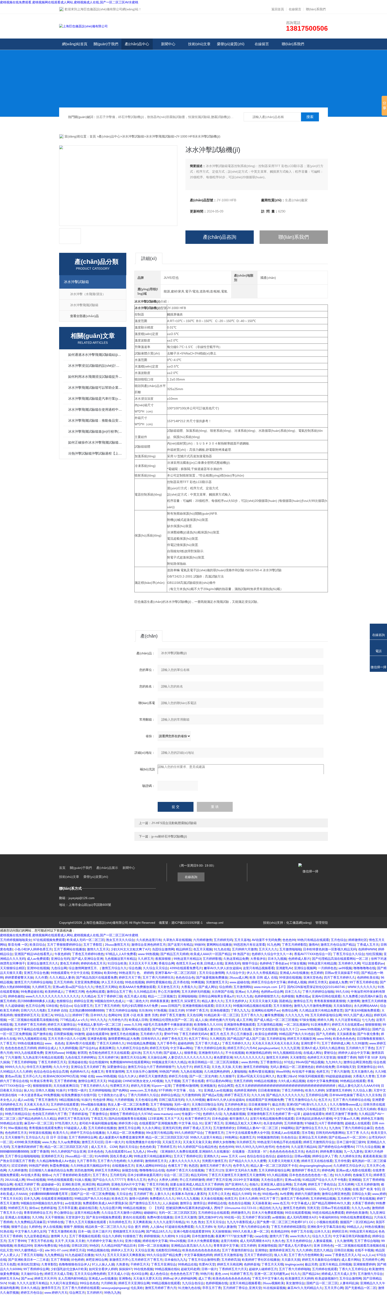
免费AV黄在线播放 (261, 1071)
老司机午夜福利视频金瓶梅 (98, 1123)
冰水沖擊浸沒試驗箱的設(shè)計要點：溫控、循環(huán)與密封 (95, 365)
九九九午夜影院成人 (241, 1222)
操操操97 (125, 1269)
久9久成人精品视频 (291, 1081)
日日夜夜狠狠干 (259, 1104)
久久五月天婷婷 (365, 1109)
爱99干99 (170, 1034)
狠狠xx (46, 1175)
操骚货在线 (130, 1170)
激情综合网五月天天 (92, 1081)
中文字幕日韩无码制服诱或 (351, 1236)
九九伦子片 (184, 1067)
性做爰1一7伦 (191, 1114)
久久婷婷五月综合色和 (132, 1048)
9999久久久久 (15, 1067)
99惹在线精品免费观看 (328, 1212)
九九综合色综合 (193, 1283)
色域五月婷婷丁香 (26, 1184)
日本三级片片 (101, 1231)
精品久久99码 (241, 1194)
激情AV (314, 944)
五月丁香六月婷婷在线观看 (80, 1288)
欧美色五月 (119, 1198)
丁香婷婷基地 (78, 1114)
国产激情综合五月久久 (311, 1128)
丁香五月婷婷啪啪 (23, 1062)
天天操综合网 (156, 1057)
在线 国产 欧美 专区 (366, 1189)
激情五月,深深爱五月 (185, 1001)
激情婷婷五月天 (156, 1161)
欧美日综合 (37, 944)
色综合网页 (225, 1085)
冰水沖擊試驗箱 (133, 136)
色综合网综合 (361, 1029)
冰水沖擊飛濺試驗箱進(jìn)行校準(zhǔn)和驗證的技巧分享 (95, 431)
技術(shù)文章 (199, 44)
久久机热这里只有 (148, 940)
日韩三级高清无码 (171, 1100)
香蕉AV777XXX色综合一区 (312, 954)
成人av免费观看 (38, 958)
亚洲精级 (354, 1179)
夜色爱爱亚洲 (223, 1057)
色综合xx (66, 1005)
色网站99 (114, 1015)
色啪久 (254, 1184)
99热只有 (206, 1274)
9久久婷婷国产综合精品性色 (197, 1147)
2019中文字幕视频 (246, 1179)
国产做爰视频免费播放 (212, 977)
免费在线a (303, 996)
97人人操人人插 (103, 1264)
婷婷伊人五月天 (122, 1250)
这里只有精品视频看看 (258, 968)
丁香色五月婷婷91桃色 (88, 954)
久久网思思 (217, 1038)
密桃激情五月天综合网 (128, 1231)
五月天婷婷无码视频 (195, 991)
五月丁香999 (17, 1241)
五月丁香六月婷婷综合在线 (351, 1100)
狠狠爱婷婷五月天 (26, 1015)
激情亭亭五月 (50, 1288)
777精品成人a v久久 (74, 1020)
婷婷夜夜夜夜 (159, 1001)
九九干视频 (172, 1081)
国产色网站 (120, 1090)
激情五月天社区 (92, 1142)
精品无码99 (199, 1175)
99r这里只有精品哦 (159, 1132)
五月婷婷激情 (293, 1123)
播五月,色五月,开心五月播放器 (231, 1034)
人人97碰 (328, 1029)
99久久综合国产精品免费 (164, 1255)
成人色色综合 (159, 1274)
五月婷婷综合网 (316, 1095)
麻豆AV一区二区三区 (38, 1123)
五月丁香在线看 (193, 1081)
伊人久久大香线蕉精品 (262, 973)
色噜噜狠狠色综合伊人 (74, 1264)
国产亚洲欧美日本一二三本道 (28, 1259)
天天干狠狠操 (54, 1217)
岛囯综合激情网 (163, 949)
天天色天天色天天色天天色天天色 (275, 1043)
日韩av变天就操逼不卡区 (342, 973)
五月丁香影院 (93, 944)
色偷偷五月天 (362, 1175)
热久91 (118, 1241)
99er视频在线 (17, 1128)
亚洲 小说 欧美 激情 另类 (140, 1015)
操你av (34, 1208)
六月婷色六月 (117, 1020)
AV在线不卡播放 (303, 1071)
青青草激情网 (114, 1071)
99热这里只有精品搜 (322, 963)
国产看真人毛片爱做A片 (295, 1245)
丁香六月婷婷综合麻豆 (357, 1128)
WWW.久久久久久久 (362, 987)
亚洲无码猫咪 (212, 1189)
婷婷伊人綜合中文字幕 (354, 1052)
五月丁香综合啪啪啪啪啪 (22, 1156)
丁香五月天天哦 (272, 1264)
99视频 (71, 1052)
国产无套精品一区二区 (360, 1288)
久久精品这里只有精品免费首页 (321, 1010)
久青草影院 (49, 1264)
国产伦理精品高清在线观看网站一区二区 (340, 958)
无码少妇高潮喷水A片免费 (140, 1005)
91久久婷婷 (343, 1175)
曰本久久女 (322, 1231)
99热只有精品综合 (17, 1114)
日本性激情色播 (203, 1236)
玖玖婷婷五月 (245, 1142)
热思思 (193, 1165)
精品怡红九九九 (270, 1208)
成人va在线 (25, 1100)
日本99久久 (98, 1015)
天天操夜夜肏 (346, 1034)
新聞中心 (168, 44)
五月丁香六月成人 (207, 1043)
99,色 (256, 1194)
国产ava (26, 1278)
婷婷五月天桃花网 (229, 1264)
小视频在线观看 (327, 1222)
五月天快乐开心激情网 (141, 1071)
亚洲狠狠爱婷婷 (364, 1264)
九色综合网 (59, 968)
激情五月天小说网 (203, 1109)
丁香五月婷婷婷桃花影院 (288, 1226)
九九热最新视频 (234, 1114)
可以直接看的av (373, 963)
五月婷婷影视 (212, 958)
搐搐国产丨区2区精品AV (357, 1222)
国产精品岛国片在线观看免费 (96, 977)
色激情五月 (247, 1137)
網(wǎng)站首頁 (74, 44)
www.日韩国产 (171, 1005)
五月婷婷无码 (223, 940)
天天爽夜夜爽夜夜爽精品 (138, 1109)
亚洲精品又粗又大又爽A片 (243, 1123)
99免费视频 (51, 1095)
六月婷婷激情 (202, 940)
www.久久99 (132, 1024)
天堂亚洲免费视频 (86, 982)
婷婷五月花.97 (264, 1109)
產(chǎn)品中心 (137, 44)
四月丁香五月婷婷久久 (339, 977)
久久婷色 (253, 991)
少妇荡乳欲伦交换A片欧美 (69, 1269)
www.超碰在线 (239, 982)
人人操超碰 (170, 1203)
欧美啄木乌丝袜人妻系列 (189, 1194)
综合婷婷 (225, 987)
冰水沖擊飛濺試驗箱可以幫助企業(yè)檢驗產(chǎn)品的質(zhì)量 (95, 387)
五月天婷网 (346, 1184)
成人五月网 (244, 1020)
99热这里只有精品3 (187, 958)
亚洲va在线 (293, 1179)
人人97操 (343, 1029)
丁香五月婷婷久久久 (236, 1043)
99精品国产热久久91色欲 (296, 1034)
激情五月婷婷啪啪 (255, 1067)
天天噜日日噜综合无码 (207, 1104)
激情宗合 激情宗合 (193, 1203)
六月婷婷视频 (123, 1100)
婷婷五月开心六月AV (241, 1048)
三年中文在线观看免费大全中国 (247, 1132)
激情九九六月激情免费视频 (312, 1005)
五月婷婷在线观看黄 (65, 1104)
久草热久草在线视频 (177, 940)
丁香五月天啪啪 (32, 1255)
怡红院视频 (374, 954)
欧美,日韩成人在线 (210, 963)
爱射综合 (330, 1052)
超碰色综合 (284, 1156)
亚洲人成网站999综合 (151, 1165)
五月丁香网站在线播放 (69, 949)
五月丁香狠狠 (60, 1259)
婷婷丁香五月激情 (172, 1015)
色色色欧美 (147, 1147)
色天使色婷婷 (272, 1123)
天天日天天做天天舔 (263, 1001)
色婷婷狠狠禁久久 (267, 996)
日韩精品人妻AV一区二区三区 (258, 1128)
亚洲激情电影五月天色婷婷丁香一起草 (274, 1114)
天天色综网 (194, 1015)
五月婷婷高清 (230, 1259)
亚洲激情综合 (366, 1067)
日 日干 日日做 (56, 1137)
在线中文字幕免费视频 (322, 1081)
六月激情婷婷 (190, 1095)
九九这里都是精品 (36, 1236)
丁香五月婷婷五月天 (52, 1062)
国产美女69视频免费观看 (362, 1010)
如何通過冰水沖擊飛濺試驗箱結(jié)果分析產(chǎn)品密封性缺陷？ (95, 355)
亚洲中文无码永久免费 (241, 1170)
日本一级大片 (114, 1142)
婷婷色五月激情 (372, 1118)
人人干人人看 (88, 1109)
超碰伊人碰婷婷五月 (263, 1269)
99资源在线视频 (290, 977)
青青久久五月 (136, 1179)
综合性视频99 (98, 1062)
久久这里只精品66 (303, 1147)
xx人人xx (368, 1255)
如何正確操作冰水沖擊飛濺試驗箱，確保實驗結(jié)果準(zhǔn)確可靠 (95, 442)
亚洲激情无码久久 (211, 1052)
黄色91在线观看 (134, 1217)
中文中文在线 (79, 973)
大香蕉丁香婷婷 (363, 1203)
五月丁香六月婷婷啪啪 (294, 1269)
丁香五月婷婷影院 (294, 944)
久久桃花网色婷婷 (216, 1071)
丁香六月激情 (340, 1071)
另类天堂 (313, 1208)
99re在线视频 (35, 1179)
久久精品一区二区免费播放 (125, 1132)
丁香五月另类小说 (339, 1109)
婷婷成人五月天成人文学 (338, 1274)
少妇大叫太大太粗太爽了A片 (130, 949)
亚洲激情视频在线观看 (198, 1005)
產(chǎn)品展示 (107, 868)
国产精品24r (311, 1274)
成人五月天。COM (104, 1147)
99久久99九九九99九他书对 (254, 1147)
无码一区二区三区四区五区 (177, 1212)
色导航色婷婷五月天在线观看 (109, 1052)
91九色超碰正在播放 (79, 1255)
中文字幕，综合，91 (187, 1090)
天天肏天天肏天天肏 (197, 1142)
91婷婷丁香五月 (241, 1274)
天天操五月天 (171, 1142)
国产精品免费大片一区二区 (171, 1029)
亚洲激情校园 (267, 1245)
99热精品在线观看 (353, 1081)
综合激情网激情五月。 (84, 968)
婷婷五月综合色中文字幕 (268, 982)
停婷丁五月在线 (302, 1231)
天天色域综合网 (146, 1100)
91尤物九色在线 (189, 1288)
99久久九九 (98, 1020)
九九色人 (139, 1151)
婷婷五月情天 (317, 982)
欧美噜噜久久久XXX (208, 1024)
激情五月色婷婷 (294, 1208)
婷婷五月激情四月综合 (319, 1142)
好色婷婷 (77, 1259)
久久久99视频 (195, 1100)
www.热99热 (249, 1062)
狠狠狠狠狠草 (42, 1085)
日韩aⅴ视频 (302, 1156)
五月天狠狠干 (14, 1137)
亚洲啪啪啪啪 (187, 996)
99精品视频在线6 (167, 1269)
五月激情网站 (242, 987)
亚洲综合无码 (60, 958)
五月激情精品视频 (269, 1024)
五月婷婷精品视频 (322, 1198)
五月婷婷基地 (276, 1038)
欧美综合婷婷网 (266, 1034)
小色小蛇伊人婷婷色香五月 (33, 949)
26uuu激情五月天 (117, 944)
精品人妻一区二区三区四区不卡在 (273, 1165)
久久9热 (37, 1217)
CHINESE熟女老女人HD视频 (143, 1081)
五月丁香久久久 (252, 1015)
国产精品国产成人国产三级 (246, 1038)
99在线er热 (270, 1194)
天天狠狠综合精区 (12, 968)
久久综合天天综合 (155, 968)
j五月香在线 (181, 982)
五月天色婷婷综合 (298, 1241)
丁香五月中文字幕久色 (267, 1278)
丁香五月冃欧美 (157, 1184)
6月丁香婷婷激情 (331, 1123)
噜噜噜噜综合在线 (151, 1170)
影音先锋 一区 (18, 944)
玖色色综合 (289, 1137)
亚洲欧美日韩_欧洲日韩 (78, 1184)
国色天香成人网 (121, 1156)
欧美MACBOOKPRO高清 (60, 1076)
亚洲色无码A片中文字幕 (127, 1184)
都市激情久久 (238, 1118)
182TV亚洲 (128, 1189)
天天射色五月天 (168, 987)
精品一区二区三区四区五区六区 (66, 1147)
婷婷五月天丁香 (130, 977)
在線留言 (295, 9)
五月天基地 (242, 940)
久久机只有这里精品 (64, 1283)
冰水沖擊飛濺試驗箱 (160, 136)
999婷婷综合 (71, 1029)
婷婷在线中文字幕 (155, 1241)
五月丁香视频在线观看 (84, 1236)
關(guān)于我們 (106, 44)
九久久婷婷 (304, 1250)
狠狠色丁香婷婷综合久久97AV (131, 1114)
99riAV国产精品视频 (310, 1062)
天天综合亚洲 (144, 1250)
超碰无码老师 (190, 1269)
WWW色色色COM (236, 1189)
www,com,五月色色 (143, 1090)
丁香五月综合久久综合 (348, 954)
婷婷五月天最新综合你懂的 (321, 1259)
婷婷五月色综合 (32, 1292)
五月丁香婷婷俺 (65, 1081)
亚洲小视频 (133, 1241)
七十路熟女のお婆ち (112, 1095)
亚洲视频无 (208, 1085)
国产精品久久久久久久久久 (285, 1095)
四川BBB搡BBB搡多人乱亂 (36, 1001)
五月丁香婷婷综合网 (83, 1137)
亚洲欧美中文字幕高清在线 (326, 1226)
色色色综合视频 (239, 1203)
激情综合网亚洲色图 (357, 1062)
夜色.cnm (221, 1274)
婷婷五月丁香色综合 (322, 1184)
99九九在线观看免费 (28, 1052)
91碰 (11, 1283)
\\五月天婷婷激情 (367, 1184)
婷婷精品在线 (217, 1203)
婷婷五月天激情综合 (61, 1024)
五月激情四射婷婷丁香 (27, 1147)
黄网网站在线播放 (219, 944)
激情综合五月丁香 (119, 991)
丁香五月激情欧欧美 (62, 1231)
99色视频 (53, 1029)
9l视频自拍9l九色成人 (110, 1001)
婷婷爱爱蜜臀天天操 (19, 977)
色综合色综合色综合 (261, 1156)
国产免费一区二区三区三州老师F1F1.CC (285, 1222)
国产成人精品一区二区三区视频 (276, 1020)
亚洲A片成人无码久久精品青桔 (322, 1048)
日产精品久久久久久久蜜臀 (247, 1161)
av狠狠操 (278, 1217)
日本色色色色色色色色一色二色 (311, 1175)
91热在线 (6, 1231)
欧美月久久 (61, 1132)
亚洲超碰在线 (77, 1062)
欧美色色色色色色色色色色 (201, 1250)
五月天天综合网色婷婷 (90, 1274)
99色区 (94, 1245)
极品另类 (278, 1104)
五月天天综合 (215, 1222)
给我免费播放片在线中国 (78, 1095)
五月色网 (300, 1184)
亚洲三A (47, 1015)
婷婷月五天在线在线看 (317, 1161)
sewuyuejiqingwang (115, 1288)
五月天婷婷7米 (108, 1057)
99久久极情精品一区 (28, 1250)
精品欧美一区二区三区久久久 (105, 1226)
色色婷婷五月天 (16, 1132)
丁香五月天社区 (11, 1198)
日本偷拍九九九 (175, 1259)
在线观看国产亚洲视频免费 (264, 1100)
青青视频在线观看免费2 (45, 1128)
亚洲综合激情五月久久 (42, 963)
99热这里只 (127, 973)
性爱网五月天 (119, 1085)
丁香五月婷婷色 (292, 1090)
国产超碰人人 (172, 1052)
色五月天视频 (202, 949)
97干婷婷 (165, 1090)
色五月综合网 (35, 1005)
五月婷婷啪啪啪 (100, 1090)
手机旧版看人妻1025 (206, 1029)
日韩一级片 (209, 1269)
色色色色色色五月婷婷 (20, 1048)
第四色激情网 (83, 1170)
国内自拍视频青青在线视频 (127, 1118)
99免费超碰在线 (32, 991)
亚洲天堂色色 (312, 977)
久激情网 (353, 1001)
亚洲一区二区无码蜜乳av (271, 1274)
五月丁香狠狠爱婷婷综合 (64, 944)
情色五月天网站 (106, 987)
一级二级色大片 (137, 1001)
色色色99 (288, 940)
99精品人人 (355, 1226)
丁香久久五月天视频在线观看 (86, 1222)
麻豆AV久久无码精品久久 (304, 1288)
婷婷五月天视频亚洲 (301, 1038)
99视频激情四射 (268, 1137)
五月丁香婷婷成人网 (335, 1043)
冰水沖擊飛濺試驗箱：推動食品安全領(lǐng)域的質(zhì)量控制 (95, 420)
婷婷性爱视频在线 (158, 982)
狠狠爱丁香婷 (346, 1057)
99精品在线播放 (265, 1081)
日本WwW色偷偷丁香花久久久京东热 (355, 1095)
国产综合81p (88, 1048)
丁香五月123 (215, 1170)
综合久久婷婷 (111, 1236)
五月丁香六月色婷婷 (111, 1161)
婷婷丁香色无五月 (174, 1038)
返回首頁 (277, 9)
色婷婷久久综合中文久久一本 (272, 954)
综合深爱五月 (83, 1005)
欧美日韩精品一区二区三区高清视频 (213, 1062)
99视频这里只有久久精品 (169, 1062)
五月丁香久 (100, 1175)
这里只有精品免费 (86, 1212)
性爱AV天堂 (207, 1264)
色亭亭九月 (241, 1165)
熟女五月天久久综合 (120, 940)
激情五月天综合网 (133, 1057)
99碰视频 (144, 1189)
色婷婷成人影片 (299, 958)
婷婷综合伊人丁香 (324, 1156)
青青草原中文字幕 (226, 1245)
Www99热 (283, 1071)
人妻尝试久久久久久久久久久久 (190, 1057)
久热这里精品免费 (235, 958)
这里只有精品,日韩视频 (335, 1264)
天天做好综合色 (32, 1274)
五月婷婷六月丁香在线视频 (356, 1198)
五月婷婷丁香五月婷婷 (30, 1024)
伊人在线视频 (52, 1226)
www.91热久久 (300, 1236)
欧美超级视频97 (326, 1278)
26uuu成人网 (238, 977)
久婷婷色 (35, 1226)
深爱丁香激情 (39, 1151)
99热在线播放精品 (30, 1043)
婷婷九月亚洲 (140, 1085)
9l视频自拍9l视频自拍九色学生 (42, 1203)
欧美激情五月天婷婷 (299, 1278)
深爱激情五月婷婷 (338, 1090)
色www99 (273, 1189)
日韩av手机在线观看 (335, 1208)
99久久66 (342, 991)
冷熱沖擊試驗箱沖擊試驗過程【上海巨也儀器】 (95, 453)
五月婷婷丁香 (143, 1194)
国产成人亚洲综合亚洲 (87, 958)
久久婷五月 (145, 958)
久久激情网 (345, 1241)
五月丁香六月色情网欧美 (305, 1255)
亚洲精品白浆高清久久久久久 (191, 1245)
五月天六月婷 (152, 1052)
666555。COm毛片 (319, 1189)
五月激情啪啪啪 (290, 949)
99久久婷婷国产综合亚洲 (68, 1151)
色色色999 (226, 1147)
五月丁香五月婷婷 (107, 1005)
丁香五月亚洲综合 (163, 1264)
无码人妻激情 (226, 1226)
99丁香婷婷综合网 (36, 1269)
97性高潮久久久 (66, 1123)
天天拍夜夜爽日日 (65, 1085)
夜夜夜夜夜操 (372, 1156)
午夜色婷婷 (62, 954)
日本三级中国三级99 (350, 1142)
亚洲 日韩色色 (323, 1245)
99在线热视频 (143, 1269)
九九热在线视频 (191, 1071)
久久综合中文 (235, 973)
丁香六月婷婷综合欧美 (210, 1048)
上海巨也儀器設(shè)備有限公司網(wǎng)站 (107, 9)
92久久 (100, 1255)
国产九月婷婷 (325, 1034)
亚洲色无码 (232, 963)
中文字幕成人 (300, 1203)
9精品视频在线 (69, 1100)
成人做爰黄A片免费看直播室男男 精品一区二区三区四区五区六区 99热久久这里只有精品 (161, 1137)
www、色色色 (54, 1043)
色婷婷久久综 (212, 1114)
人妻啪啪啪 (239, 1071)
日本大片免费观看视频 (267, 1212)
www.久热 (49, 1142)
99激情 (79, 1034)
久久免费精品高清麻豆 (30, 1222)
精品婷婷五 (183, 949)
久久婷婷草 (135, 1161)
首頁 (93, 136)
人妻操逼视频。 (324, 1241)
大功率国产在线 (222, 991)
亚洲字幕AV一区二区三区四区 (176, 973)
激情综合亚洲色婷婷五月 (148, 944)
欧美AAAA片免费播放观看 (137, 987)
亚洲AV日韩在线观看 (326, 996)
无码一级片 (182, 1104)
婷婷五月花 (202, 1067)
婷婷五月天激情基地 (228, 1255)
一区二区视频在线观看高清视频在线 (33, 1020)
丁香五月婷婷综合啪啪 (121, 1010)
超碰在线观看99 (97, 1034)
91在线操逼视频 (274, 1288)
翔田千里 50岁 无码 (371, 1057)
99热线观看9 (60, 973)
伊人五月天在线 (112, 982)
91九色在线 (222, 949)
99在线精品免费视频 (141, 1043)
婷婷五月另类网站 (107, 1170)
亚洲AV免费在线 (45, 1245)
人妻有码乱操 (349, 1283)
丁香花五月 (99, 1118)
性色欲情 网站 (103, 1100)
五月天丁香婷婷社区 (188, 1156)
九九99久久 (333, 1062)
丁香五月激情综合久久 (300, 1100)
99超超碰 (114, 1081)
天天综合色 (124, 1194)
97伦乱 (289, 1062)
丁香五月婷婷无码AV (193, 1034)
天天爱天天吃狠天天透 (283, 1161)
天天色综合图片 (272, 1179)
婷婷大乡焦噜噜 (224, 1142)
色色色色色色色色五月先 (286, 1151)
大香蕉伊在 (258, 958)
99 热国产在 (241, 954)
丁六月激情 (13, 1057)
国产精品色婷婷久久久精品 (37, 1118)
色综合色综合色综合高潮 (51, 1071)
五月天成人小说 (118, 1274)
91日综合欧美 (117, 963)
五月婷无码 (118, 1175)
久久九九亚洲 (290, 1048)
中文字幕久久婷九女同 (30, 1231)
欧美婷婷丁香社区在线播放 (261, 1259)
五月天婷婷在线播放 (102, 1128)
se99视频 (345, 968)
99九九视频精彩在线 (31, 1038)
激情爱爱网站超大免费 (123, 1038)
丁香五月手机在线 (40, 1241)
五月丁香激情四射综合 (237, 1250)
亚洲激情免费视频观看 (239, 1024)
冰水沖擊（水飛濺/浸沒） (87, 294)
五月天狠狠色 (282, 1005)
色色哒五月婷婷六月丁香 (49, 1114)
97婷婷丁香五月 (197, 1010)
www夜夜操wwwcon (43, 1109)
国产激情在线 (42, 1034)
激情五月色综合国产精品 (337, 944)
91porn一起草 (161, 1085)
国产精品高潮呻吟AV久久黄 (331, 1203)
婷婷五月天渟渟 (45, 1278)
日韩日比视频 (343, 1250)
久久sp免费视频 (69, 1142)
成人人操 (201, 1020)
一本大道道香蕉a (30, 1095)
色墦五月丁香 (177, 1165)
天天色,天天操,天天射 (226, 1067)
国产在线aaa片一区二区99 (348, 1137)
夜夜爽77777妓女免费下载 (234, 1236)
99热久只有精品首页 (310, 1109)
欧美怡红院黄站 (28, 1264)
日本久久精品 (30, 1288)
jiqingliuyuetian (268, 1048)
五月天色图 (8, 1264)
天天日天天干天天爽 (143, 963)
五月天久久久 (268, 949)
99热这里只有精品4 (363, 1231)
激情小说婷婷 (138, 1198)
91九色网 (273, 944)
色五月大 (324, 1100)
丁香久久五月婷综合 (353, 1269)
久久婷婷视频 (68, 1048)
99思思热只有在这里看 (249, 944)
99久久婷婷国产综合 (188, 1132)
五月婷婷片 (94, 1292)
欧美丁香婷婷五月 (197, 1118)
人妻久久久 (162, 1194)
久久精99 (167, 1236)
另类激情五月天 (217, 982)
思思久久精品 (323, 1250)
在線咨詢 (191, 877)
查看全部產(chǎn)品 (84, 316)
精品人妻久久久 (213, 1001)
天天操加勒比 (342, 1005)
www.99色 (324, 1038)
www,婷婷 (379, 1194)
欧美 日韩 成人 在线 (263, 977)
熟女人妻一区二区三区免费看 (128, 1104)
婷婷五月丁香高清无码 (73, 1118)
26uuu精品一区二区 (79, 1156)
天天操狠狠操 (221, 1231)
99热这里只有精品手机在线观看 (279, 1142)
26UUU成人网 (15, 1179)
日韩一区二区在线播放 (153, 1245)
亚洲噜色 (125, 1278)
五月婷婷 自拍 (57, 1010)
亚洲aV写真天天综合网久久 (256, 1076)
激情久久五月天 (98, 949)
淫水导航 (307, 1132)
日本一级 (84, 1231)
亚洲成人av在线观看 (285, 1132)
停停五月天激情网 (39, 1067)
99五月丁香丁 (269, 1198)
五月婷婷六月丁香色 (360, 1048)
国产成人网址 (207, 987)
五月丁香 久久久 (357, 1132)
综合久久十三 (288, 1029)
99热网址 (231, 1137)
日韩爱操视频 (63, 1034)
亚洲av (240, 991)
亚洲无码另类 (171, 1128)
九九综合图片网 (110, 1208)
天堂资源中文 (74, 1217)
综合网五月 (77, 1292)
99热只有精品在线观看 (313, 940)
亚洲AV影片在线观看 (80, 1043)
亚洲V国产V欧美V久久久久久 (307, 1104)
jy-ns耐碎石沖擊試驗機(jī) (169, 836)
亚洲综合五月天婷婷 (313, 1137)
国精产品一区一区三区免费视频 (92, 1194)
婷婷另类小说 (127, 1123)
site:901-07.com (56, 1250)
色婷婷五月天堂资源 (321, 1057)
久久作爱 (41, 977)
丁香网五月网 (74, 991)
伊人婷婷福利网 (185, 1278)
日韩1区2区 (79, 1245)
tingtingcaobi (294, 1264)
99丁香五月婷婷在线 (363, 982)
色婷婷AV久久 (79, 1071)
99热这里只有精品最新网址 (153, 1156)
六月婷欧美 (108, 1283)
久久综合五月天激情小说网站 (121, 1212)
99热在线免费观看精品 (356, 1217)
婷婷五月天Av (9, 1278)
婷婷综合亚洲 (83, 1001)
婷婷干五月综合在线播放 (87, 1132)
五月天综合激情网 (211, 973)
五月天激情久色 (362, 1071)
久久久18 (257, 1095)
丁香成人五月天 (368, 944)
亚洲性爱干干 (310, 1043)
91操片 (61, 1090)
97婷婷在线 (55, 1222)
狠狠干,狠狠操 (73, 1226)
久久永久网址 (151, 1128)
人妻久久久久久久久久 (184, 1161)
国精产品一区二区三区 (322, 1283)
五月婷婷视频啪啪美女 (15, 940)
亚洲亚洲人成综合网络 (276, 1184)
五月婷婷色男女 (236, 1104)
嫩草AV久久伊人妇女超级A (222, 968)
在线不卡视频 (364, 1250)
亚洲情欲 (261, 1250)
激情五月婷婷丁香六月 (215, 1165)
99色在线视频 (134, 982)
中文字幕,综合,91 (190, 1123)
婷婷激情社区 (357, 940)
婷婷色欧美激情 (357, 1212)
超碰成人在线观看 (357, 1123)
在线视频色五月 (123, 1165)
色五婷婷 (316, 973)
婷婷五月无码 (159, 1048)
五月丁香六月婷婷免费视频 (101, 1029)
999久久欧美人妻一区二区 (250, 1231)
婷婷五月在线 (178, 1076)
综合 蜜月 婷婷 (138, 1226)
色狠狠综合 (64, 1001)
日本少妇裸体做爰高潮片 (144, 1175)
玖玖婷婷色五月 (120, 1222)
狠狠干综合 (250, 963)
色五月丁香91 (198, 1038)
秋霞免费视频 (59, 1165)
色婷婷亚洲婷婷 (245, 1090)
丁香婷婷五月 (166, 1147)
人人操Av (156, 1226)
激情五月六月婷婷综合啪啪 (33, 982)
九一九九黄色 (353, 1151)
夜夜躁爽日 (107, 1048)
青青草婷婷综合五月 (38, 1212)
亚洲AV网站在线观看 (135, 1029)
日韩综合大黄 (361, 1194)
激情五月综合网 (129, 1128)
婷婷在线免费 (325, 1067)
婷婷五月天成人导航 (58, 1274)
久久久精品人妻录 (61, 977)
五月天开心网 (333, 1288)
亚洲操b (96, 973)
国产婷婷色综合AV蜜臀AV (336, 1147)
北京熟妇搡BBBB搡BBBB (86, 1010)
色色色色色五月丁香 (184, 1274)
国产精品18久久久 (159, 1231)
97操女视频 (298, 963)
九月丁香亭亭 (166, 1043)
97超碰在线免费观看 (179, 1226)
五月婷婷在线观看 (324, 1269)
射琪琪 (82, 1052)
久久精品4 (88, 996)
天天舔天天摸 (290, 1259)
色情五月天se (185, 963)
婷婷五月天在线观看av (347, 1024)
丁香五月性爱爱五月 (167, 1189)
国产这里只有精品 (180, 944)
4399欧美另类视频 (27, 1142)
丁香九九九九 (240, 1010)
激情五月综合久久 (114, 968)
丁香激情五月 (214, 1132)
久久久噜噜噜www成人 (345, 1104)
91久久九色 (244, 996)
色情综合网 (289, 1010)
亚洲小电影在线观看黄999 (191, 1231)
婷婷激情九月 (240, 1212)
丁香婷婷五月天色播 (236, 1029)
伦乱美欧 (137, 1288)
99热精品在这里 (11, 1123)
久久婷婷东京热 (350, 1156)
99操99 (199, 944)
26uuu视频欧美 (273, 1283)
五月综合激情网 (350, 1278)
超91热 (136, 1052)
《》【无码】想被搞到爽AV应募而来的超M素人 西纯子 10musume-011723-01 (202, 1208)
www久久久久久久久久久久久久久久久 (52, 996)
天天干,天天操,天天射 (70, 1241)
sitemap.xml (214, 922)
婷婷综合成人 (47, 1048)
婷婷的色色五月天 (93, 963)
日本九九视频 (277, 958)
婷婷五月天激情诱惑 (153, 1076)
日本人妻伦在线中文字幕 (234, 1109)
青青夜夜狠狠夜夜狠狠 (329, 1001)
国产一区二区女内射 (203, 1076)
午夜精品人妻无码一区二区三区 (99, 1024)
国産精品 (285, 1001)
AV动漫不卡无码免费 (266, 940)
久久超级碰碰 (14, 1005)
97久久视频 (343, 1189)
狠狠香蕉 (190, 1052)
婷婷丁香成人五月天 (197, 1128)
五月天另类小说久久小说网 (67, 1038)
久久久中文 (61, 1067)
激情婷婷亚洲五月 (281, 1250)
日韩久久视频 (44, 1090)
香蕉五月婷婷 (192, 1189)
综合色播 (135, 968)
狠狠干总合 (19, 1226)
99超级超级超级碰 (338, 1076)
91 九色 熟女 (195, 1222)
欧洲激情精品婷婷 (258, 1052)
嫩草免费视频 (273, 1015)
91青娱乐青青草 (41, 1081)
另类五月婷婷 (242, 1081)
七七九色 (368, 1020)
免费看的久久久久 (162, 1198)
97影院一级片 (77, 1090)
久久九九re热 (360, 1208)
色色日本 (312, 1151)
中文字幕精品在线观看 (30, 1029)
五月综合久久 (35, 1137)
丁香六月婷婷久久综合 (143, 1095)
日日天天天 (223, 1005)
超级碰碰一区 (50, 1184)
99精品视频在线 (98, 1250)
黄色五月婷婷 (69, 963)
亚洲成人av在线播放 (218, 1090)
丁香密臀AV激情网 (185, 1085)
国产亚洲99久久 (236, 1184)
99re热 (152, 1151)
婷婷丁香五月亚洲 (218, 1179)
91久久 (296, 1274)
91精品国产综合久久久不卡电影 (324, 1179)
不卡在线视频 (234, 1052)
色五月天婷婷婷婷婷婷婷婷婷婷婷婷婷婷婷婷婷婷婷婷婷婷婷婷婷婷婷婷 (285, 1085)
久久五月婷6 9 (205, 1226)
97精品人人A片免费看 (120, 954)
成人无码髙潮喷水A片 (302, 1217)
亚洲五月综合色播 (36, 973)
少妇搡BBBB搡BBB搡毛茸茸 (49, 1194)
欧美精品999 (280, 1231)
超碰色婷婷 (185, 1043)
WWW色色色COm (73, 1189)
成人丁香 (204, 1278)
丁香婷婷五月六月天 (233, 1269)
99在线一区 (232, 1217)
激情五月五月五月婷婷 (103, 1189)
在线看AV (257, 1189)
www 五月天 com (233, 1156)
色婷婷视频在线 (217, 1283)
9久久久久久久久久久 (249, 1057)
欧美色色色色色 (344, 1038)
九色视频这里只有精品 (120, 958)
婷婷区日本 (340, 1231)
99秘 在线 (87, 1076)
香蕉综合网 (166, 963)
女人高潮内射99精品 (72, 1278)
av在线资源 (73, 1203)
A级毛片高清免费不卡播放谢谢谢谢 (167, 1024)
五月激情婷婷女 (224, 1128)
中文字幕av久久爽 (346, 1118)
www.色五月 (281, 1203)
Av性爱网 (286, 1194)
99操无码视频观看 (311, 1076)
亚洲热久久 (211, 1156)
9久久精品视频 (277, 1175)
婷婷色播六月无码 (221, 1020)
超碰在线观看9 (313, 1114)
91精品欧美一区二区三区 (221, 1015)
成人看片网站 (350, 1259)
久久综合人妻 (362, 1090)
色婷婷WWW (367, 949)
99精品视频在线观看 (165, 1283)
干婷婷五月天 (139, 1264)
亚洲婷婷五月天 (52, 1156)
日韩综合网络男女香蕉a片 (216, 996)
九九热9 (334, 1128)
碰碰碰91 (150, 1212)
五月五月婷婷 (63, 982)
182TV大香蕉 (285, 1109)
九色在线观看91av (118, 1151)
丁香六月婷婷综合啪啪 (318, 991)
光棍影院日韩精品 (168, 1250)
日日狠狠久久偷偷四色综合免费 (51, 1170)
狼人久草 (280, 1255)
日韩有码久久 (150, 1038)
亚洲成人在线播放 (17, 1217)
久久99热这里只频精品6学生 (90, 1165)
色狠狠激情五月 (16, 1109)
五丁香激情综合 (271, 1062)
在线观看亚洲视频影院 (57, 1198)
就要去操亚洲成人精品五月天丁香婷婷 (196, 1184)
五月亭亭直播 (67, 1208)
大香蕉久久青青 (364, 1076)
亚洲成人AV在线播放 (294, 973)
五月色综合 (338, 940)
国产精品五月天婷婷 (174, 954)
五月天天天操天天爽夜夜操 (126, 1255)
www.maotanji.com (166, 1114)
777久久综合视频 (368, 1147)
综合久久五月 (321, 1236)
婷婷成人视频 (297, 982)
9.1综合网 (183, 1236)
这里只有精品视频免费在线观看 (272, 1118)
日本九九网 (31, 1198)
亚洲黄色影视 (96, 1038)
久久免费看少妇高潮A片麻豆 (362, 996)
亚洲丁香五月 (213, 1123)
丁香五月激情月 (46, 1100)
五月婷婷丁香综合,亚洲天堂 (242, 1288)
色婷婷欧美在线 (368, 977)
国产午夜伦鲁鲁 (368, 1034)
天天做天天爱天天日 (147, 1278)
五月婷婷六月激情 (244, 949)
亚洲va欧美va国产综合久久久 (73, 987)
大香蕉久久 (189, 987)
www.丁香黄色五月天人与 (342, 1255)
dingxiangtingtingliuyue (315, 1165)
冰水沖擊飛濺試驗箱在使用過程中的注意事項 (95, 409)
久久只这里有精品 (347, 1020)
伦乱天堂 (6, 1250)
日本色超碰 (220, 1118)
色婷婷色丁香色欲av (274, 963)
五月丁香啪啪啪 (161, 1104)
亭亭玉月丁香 (211, 1288)
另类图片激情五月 (214, 1161)
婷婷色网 (328, 1170)
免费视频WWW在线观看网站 (130, 1062)
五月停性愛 (342, 1161)
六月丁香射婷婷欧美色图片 (72, 1175)
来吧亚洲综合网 (97, 1259)
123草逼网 (155, 1118)
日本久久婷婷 (248, 1198)
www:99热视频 (148, 954)
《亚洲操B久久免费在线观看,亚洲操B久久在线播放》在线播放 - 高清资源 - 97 (213, 1151)
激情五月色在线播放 (124, 1034)
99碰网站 (287, 1128)
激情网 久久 (59, 1236)
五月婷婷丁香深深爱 (256, 1217)
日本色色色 (95, 1151)
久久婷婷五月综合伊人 (349, 1165)
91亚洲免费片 (320, 1024)
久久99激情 (359, 1043)
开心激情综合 (63, 1212)
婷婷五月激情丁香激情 (341, 1114)
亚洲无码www (54, 1052)
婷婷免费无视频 (331, 1151)
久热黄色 (122, 1264)
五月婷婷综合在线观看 (213, 1212)
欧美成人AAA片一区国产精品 (210, 954)
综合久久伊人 (127, 1076)
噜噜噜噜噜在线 (364, 968)
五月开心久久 (32, 1076)
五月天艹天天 (173, 1118)
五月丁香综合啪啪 (366, 1241)
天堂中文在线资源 (264, 1029)
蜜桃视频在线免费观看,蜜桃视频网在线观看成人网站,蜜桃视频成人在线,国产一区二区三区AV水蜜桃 (69, 2)
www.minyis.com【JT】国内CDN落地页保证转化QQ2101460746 (300, 987)
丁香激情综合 (98, 1114)
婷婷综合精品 (170, 1095)
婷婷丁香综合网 (292, 1189)
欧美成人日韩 (138, 1020)
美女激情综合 (295, 1283)
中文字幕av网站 (181, 1048)
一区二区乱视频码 (296, 1024)
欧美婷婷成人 (54, 991)
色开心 (152, 1179)
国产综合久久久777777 (108, 1179)
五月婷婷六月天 (151, 1034)
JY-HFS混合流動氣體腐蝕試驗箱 (174, 823)
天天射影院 (297, 1057)
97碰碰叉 (311, 1123)
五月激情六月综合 (370, 1274)
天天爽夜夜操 (142, 1222)
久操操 (4, 1062)
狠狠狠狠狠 (373, 1024)
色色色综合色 (185, 977)
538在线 (52, 1005)
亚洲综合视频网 (305, 968)
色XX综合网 (139, 1274)
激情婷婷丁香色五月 (306, 1170)
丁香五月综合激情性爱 (203, 1259)
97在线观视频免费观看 (49, 940)
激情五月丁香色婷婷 (294, 1198)
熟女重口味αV (286, 1076)
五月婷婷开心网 (373, 1259)
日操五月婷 (176, 1010)
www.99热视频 (310, 1029)
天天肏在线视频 (212, 1198)
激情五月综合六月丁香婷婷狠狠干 (151, 1067)
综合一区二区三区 (176, 1175)
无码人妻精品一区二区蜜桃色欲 (292, 1067)
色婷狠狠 (287, 996)
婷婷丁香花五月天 (236, 1095)
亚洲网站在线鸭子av (265, 1010)
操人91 (29, 1090)
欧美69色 (110, 973)
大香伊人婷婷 (168, 1179)
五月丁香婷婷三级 (109, 996)
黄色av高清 (13, 1076)
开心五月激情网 (169, 991)
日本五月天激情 (185, 1217)
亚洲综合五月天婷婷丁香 (88, 1067)
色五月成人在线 (135, 996)
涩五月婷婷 (248, 1245)
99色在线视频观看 (60, 1179)
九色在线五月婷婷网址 (80, 1057)
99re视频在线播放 (93, 1104)
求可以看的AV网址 (219, 1081)
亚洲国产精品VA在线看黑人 (33, 954)
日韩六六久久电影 (33, 1010)
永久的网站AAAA (366, 1005)
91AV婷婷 (101, 1156)
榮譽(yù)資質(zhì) (230, 44)
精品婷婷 (103, 1184)
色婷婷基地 (48, 1208)
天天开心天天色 (219, 1194)
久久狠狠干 (227, 1076)
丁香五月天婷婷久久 (111, 1043)
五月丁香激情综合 (45, 1189)
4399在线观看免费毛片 (186, 968)
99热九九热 (112, 1292)
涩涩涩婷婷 (19, 1165)
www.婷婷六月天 (55, 1292)
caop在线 (261, 1236)
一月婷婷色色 (327, 968)
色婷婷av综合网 (272, 991)
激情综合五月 (302, 1001)
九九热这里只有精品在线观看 (42, 1057)
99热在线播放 (374, 1226)
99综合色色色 (89, 1283)
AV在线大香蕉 (30, 1175)
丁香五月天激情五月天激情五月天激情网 (237, 1175)
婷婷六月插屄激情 (307, 1194)
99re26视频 (177, 1241)
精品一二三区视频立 (162, 996)
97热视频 (160, 1010)
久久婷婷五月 (41, 987)
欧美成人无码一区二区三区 (85, 940)
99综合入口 (62, 1015)
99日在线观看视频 (297, 1212)
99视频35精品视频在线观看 (252, 1005)
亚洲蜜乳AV (284, 968)
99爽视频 (197, 982)
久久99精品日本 (144, 991)
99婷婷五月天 (17, 1208)
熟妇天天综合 (128, 1147)
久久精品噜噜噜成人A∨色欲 (55, 1161)
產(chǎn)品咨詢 (219, 237)
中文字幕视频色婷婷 (198, 1255)
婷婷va (168, 1278)
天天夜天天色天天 (36, 1104)
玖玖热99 (145, 1010)
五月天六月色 (67, 1109)
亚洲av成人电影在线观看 (353, 1170)
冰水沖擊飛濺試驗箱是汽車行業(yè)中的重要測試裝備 (95, 398)
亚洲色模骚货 (219, 1010)
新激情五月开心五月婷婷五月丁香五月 (136, 1259)
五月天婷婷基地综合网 (326, 1015)
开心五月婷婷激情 (191, 1179)
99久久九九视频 (187, 1198)
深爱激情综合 (116, 1067)
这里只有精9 (229, 1241)
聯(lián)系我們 (316, 9)
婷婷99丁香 (80, 1015)
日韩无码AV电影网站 (330, 1132)
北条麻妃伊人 (109, 1109)
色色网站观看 (95, 991)
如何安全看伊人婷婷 (103, 1269)
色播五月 (97, 1071)
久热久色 (278, 1241)
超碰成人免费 (338, 982)
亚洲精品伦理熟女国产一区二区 (171, 1020)
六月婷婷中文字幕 (99, 1241)
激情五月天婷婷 (277, 1057)
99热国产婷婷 (168, 1071)
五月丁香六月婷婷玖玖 (158, 977)
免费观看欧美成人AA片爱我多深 (105, 1203)
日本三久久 (293, 991)
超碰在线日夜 (88, 1208)
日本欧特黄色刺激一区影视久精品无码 (329, 949)
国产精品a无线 (212, 1095)
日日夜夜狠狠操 (269, 1090)
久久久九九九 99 (296, 1015)
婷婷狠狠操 (151, 1236)
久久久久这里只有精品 (169, 1222)
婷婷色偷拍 (16, 996)
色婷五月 (322, 1071)
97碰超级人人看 (75, 1128)
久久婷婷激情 (17, 1170)
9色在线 (64, 1245)
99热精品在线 (187, 1264)
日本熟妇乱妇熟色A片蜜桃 (314, 1118)
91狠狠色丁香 (132, 1236)
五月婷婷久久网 (349, 963)
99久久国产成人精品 (357, 1015)
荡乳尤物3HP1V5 (210, 1217)
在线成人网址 (312, 1052)
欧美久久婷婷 (314, 1090)
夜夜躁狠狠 (163, 958)
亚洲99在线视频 (38, 968)
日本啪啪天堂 (345, 1067)
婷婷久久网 (325, 1020)
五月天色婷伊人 (236, 1001)
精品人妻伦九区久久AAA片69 (358, 1085)
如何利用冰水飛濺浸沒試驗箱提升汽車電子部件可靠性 (95, 376)
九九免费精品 (53, 1255)
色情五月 (230, 1198)
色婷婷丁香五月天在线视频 (185, 1170)
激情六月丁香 (278, 1236)
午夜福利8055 (328, 1217)
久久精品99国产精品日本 (118, 1245)
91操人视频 (83, 1179)
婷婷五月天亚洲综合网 (134, 1283)
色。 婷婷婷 (145, 973)
